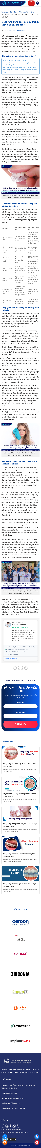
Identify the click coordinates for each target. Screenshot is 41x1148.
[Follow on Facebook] (3, 1126)
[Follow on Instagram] (7, 1126)
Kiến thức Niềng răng (26, 12)
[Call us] (14, 1126)
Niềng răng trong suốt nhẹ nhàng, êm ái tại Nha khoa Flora (20, 71)
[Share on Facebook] (15, 668)
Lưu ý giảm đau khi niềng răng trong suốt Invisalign (19, 67)
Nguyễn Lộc (21, 30)
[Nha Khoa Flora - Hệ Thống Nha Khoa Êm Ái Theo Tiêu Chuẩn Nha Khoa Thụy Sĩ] (13, 3)
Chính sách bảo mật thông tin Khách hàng (14, 1132)
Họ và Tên (20, 702)
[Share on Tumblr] (26, 668)
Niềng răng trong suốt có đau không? (14, 60)
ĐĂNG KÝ (20, 724)
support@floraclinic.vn (13, 1103)
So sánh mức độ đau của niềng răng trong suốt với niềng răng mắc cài (21, 64)
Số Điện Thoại (20, 712)
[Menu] (37, 3)
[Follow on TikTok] (10, 1126)
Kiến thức (13, 12)
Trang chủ (5, 12)
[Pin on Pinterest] (22, 668)
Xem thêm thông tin (11, 658)
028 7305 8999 (12, 1093)
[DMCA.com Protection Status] (8, 1139)
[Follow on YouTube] (17, 1126)
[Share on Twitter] (18, 668)
